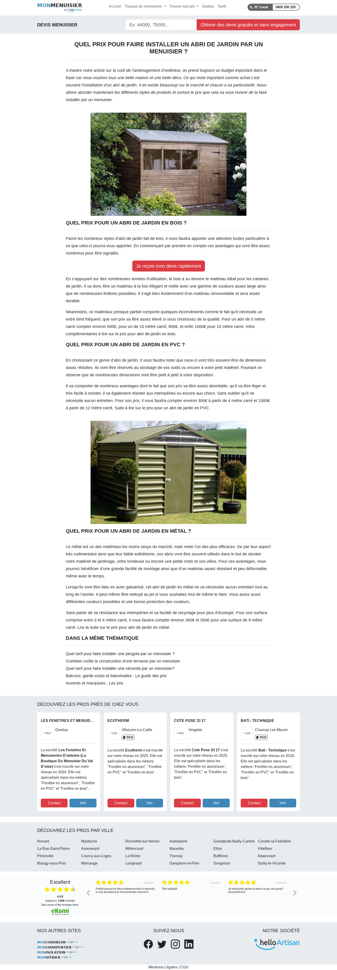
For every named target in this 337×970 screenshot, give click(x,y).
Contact (54, 803)
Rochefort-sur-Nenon (142, 841)
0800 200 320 (286, 7)
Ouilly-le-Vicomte (272, 863)
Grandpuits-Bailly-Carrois (234, 841)
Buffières (220, 856)
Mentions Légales (163, 967)
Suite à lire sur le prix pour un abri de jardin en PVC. (162, 408)
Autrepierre (178, 841)
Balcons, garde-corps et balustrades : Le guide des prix (116, 675)
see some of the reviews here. (60, 904)
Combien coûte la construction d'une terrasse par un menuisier (123, 661)
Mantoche (89, 841)
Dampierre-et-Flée (184, 863)
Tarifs (222, 6)
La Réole (132, 856)
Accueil (115, 6)
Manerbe (176, 849)
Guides (208, 6)
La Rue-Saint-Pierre (53, 849)
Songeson (221, 863)
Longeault (133, 863)
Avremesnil (90, 849)
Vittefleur (265, 849)
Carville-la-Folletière (274, 841)
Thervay (176, 856)
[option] (125, 896)
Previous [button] (88, 893)
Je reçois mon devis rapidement (168, 266)
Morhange (89, 863)
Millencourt (134, 849)
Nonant (43, 841)
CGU (184, 967)
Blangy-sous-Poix (51, 863)
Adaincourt (266, 856)
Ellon (217, 849)
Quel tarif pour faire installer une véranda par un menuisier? (120, 668)
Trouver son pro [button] (182, 6)
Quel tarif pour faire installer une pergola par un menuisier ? (120, 653)
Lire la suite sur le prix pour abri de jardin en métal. (123, 627)
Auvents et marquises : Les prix (94, 683)
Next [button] (295, 893)
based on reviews (60, 898)
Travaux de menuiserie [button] (144, 6)
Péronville (45, 856)
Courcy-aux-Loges (96, 856)
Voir (83, 803)
